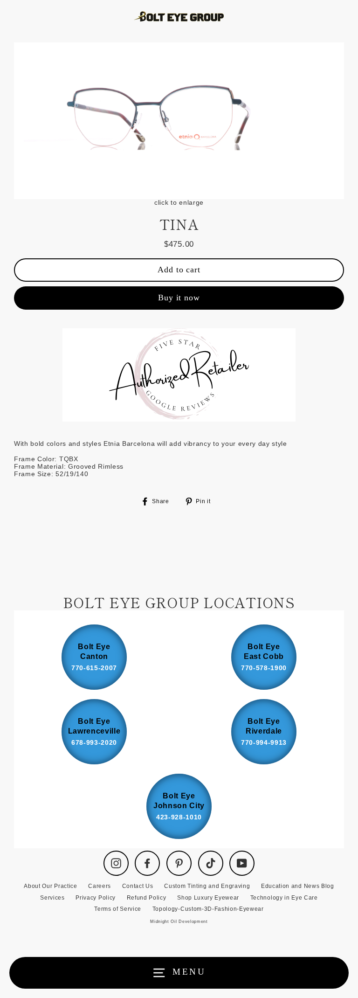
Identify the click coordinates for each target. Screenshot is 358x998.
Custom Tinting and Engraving (207, 886)
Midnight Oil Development (178, 921)
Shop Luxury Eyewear (208, 897)
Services (52, 897)
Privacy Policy (96, 897)
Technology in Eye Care (284, 897)
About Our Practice (50, 886)
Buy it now (179, 297)
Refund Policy (146, 897)
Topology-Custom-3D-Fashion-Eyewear (208, 909)
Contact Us (137, 886)
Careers (99, 886)
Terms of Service (117, 909)
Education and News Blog (297, 886)
